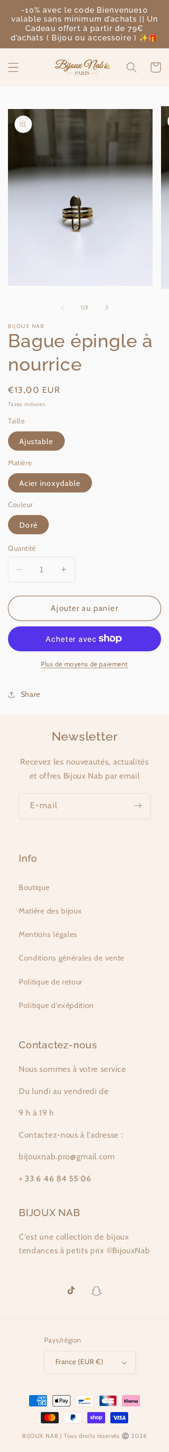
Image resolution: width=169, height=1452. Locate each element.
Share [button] (30, 694)
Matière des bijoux (50, 910)
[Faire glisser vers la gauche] (62, 307)
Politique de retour (51, 981)
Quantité (22, 548)
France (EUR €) (79, 1362)
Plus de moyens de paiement (84, 664)
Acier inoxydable (49, 483)
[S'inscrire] (138, 806)
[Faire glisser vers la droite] (106, 307)
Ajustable (36, 441)
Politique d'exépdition (56, 1005)
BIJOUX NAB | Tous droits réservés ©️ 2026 (84, 1435)
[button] (13, 67)
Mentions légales (48, 934)
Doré (28, 525)
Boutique (34, 887)
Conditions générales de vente (71, 957)
